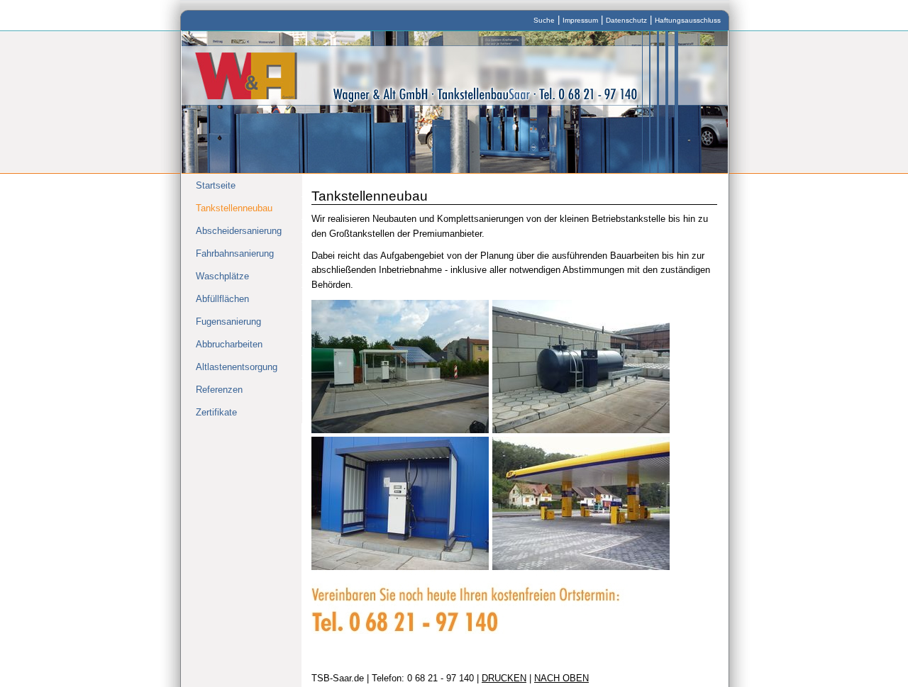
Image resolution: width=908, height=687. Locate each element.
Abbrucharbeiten (229, 344)
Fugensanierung (228, 321)
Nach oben (561, 678)
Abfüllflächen (222, 299)
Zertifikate (216, 412)
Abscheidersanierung (239, 230)
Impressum (580, 20)
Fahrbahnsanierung (235, 253)
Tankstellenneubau (234, 208)
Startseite (216, 185)
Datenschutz (626, 20)
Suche (544, 20)
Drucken (504, 678)
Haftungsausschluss (688, 20)
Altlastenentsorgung (236, 367)
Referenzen (219, 389)
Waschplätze (222, 276)
